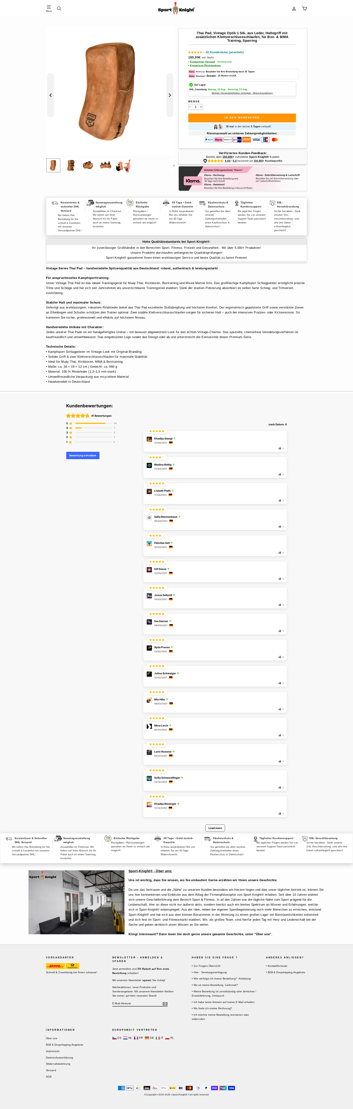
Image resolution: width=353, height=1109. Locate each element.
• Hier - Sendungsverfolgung (209, 972)
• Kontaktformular (277, 965)
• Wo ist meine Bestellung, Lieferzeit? (215, 985)
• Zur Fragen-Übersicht (206, 965)
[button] (216, 53)
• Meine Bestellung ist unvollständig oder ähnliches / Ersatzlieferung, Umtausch (224, 993)
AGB (48, 1076)
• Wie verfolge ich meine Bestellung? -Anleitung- (221, 978)
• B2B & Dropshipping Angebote (285, 972)
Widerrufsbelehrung (58, 1063)
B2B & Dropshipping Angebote (64, 1044)
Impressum (53, 1051)
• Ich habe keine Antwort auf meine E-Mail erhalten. (223, 1002)
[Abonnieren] (165, 1003)
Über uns (51, 1038)
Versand (51, 1070)
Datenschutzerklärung (59, 1057)
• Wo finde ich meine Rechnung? (212, 1008)
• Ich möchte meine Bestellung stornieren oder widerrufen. (220, 1016)
